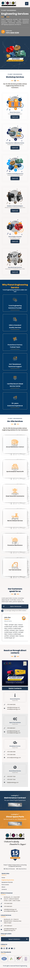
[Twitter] (9, 948)
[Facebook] (1, 948)
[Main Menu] (26, 3)
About (3, 887)
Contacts (4, 889)
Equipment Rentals (7, 882)
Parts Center (5, 884)
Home (3, 877)
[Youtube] (12, 948)
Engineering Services (8, 880)
